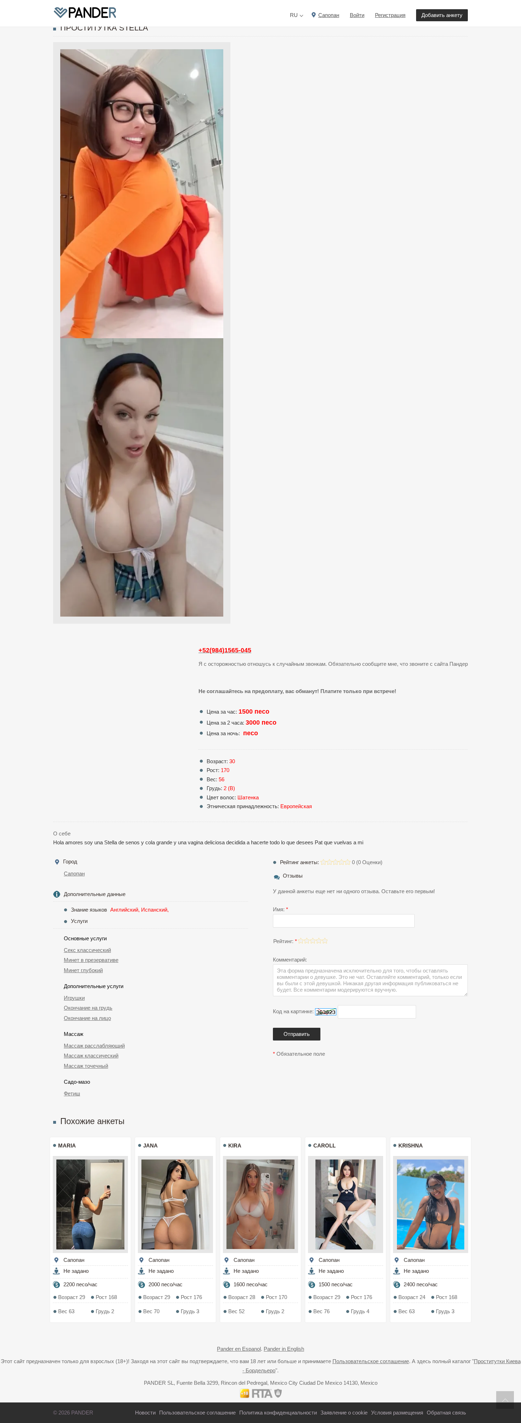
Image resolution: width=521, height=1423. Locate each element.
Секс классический (87, 950)
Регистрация (390, 15)
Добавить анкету (442, 15)
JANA (150, 1146)
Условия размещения (397, 1413)
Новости (145, 1413)
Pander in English (284, 1349)
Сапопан (74, 874)
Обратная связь (446, 1413)
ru (294, 15)
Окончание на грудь (88, 1008)
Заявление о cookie (344, 1413)
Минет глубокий (83, 970)
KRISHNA (410, 1146)
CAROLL (324, 1146)
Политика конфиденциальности (278, 1413)
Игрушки (74, 998)
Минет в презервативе (91, 960)
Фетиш (72, 1093)
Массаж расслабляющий (94, 1046)
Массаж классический (91, 1056)
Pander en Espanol (239, 1349)
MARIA (67, 1146)
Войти (357, 15)
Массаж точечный (86, 1066)
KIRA (234, 1146)
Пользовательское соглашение (370, 1361)
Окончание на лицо (87, 1018)
